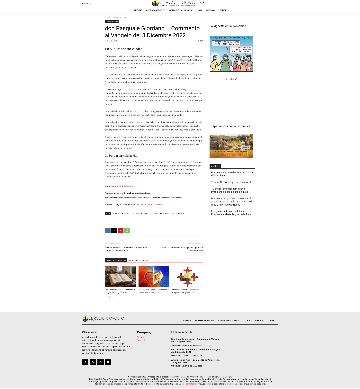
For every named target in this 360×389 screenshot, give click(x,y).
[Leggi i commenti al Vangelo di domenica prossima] (231, 157)
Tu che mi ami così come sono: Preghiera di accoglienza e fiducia (229, 190)
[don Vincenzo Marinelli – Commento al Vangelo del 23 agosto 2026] (154, 276)
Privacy (140, 337)
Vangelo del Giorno (112, 21)
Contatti (141, 340)
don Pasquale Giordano (160, 213)
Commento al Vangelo (140, 213)
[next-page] (111, 298)
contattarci (191, 384)
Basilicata (125, 213)
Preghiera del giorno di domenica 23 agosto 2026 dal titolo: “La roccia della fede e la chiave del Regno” (232, 201)
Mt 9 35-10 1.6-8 (178, 213)
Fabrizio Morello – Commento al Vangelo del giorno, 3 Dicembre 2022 (126, 249)
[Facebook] (108, 230)
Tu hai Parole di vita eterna (150, 204)
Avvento (116, 213)
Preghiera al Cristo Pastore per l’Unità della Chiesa (232, 174)
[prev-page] (106, 298)
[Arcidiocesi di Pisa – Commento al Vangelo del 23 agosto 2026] (187, 276)
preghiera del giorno (123, 186)
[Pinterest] (120, 230)
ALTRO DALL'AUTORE (138, 260)
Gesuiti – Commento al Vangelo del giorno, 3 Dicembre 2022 (181, 249)
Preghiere (215, 166)
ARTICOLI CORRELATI (116, 260)
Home (107, 17)
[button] (87, 4)
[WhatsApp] (127, 230)
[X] (114, 230)
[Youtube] (108, 362)
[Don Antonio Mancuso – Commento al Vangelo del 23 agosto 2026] (120, 276)
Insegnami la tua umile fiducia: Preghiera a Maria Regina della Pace (231, 213)
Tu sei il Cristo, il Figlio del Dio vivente (231, 182)
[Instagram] (93, 362)
